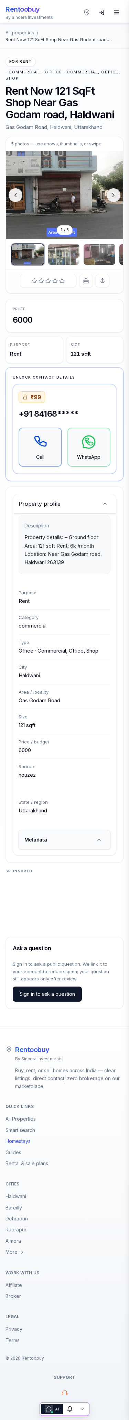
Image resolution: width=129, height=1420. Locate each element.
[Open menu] (116, 12)
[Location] (86, 12)
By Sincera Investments (39, 1058)
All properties (20, 32)
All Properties (21, 1119)
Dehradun (17, 1218)
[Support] (65, 1392)
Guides (13, 1152)
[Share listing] (102, 281)
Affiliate (14, 1285)
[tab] (27, 254)
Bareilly (14, 1207)
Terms (13, 1340)
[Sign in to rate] (48, 281)
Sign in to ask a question (47, 994)
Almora (13, 1241)
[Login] (101, 12)
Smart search (20, 1130)
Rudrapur (16, 1229)
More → (14, 1252)
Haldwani (16, 1196)
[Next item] (113, 195)
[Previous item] (15, 195)
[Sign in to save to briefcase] (86, 281)
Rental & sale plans (27, 1163)
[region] (64, 195)
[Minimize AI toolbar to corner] (82, 1409)
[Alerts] (70, 1409)
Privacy (14, 1329)
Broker (13, 1296)
